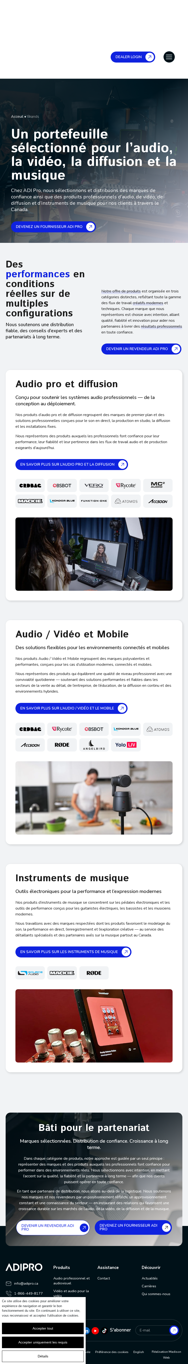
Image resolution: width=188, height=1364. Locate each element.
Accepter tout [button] (43, 1328)
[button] (169, 57)
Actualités (150, 1278)
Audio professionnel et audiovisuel (71, 1281)
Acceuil (17, 116)
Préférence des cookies (112, 1352)
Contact (103, 1278)
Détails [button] (43, 1356)
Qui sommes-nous (156, 1293)
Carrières (149, 1286)
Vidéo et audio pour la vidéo (71, 1293)
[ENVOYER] (174, 1330)
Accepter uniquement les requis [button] (42, 1342)
